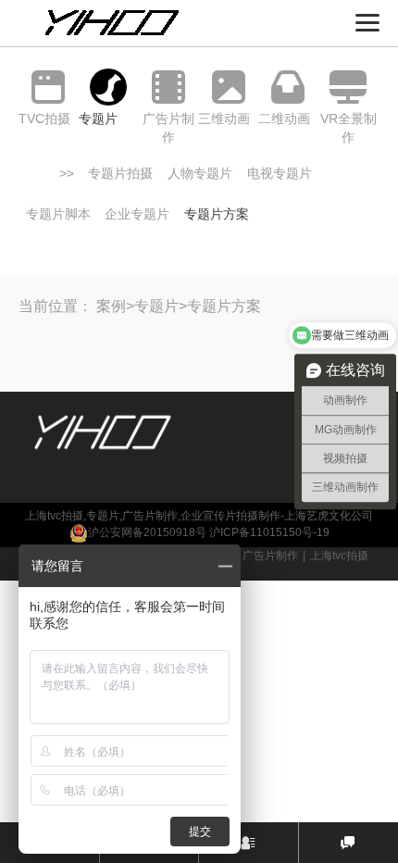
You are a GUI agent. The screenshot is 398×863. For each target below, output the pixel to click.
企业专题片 (137, 213)
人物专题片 (200, 173)
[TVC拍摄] (49, 87)
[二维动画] (288, 87)
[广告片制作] (168, 87)
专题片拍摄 (120, 173)
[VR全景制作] (348, 87)
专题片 (156, 306)
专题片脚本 (58, 213)
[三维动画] (228, 87)
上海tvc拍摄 (339, 555)
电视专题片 (279, 173)
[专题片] (109, 87)
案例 (111, 306)
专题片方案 (216, 213)
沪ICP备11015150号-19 (269, 532)
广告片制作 (270, 555)
